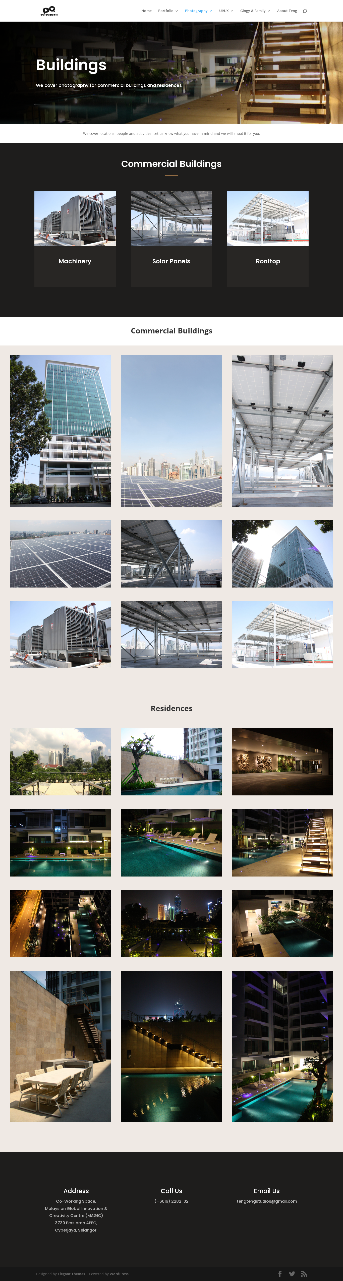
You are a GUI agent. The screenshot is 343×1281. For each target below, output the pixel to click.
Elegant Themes (71, 1273)
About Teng (287, 11)
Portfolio (166, 11)
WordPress (119, 1273)
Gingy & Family (253, 11)
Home (146, 11)
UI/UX (224, 11)
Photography (196, 11)
